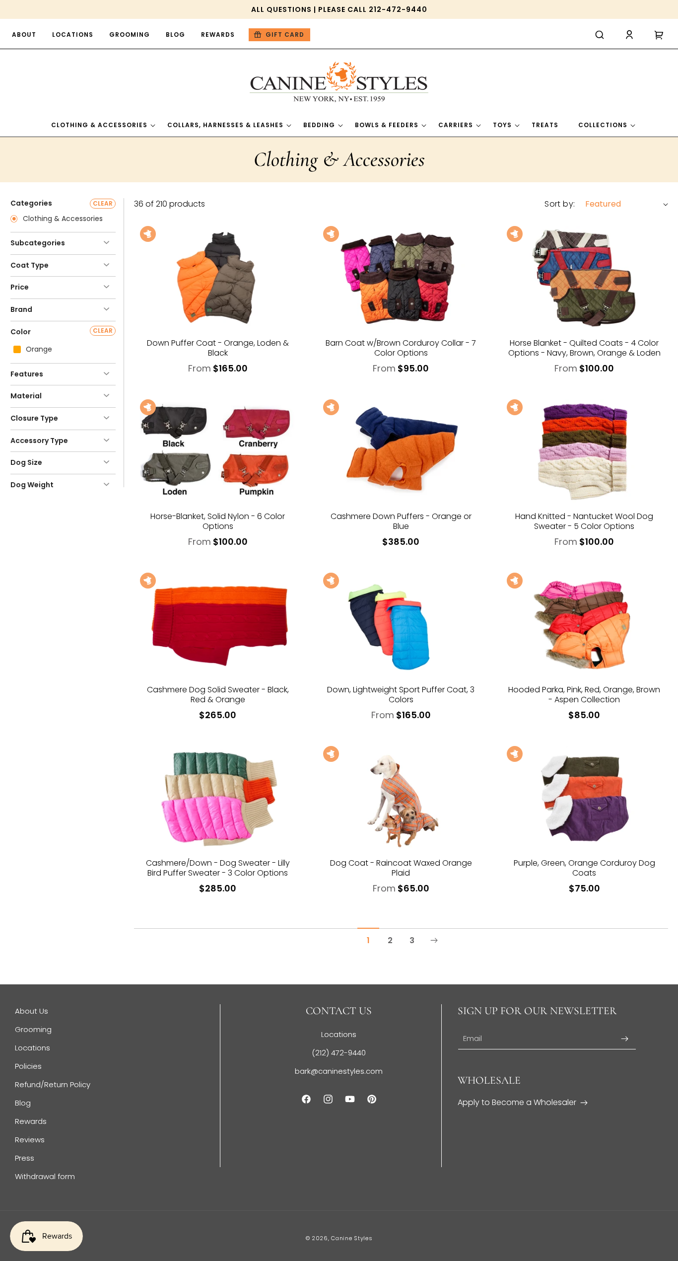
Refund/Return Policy (52, 1084)
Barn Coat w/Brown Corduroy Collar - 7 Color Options (401, 348)
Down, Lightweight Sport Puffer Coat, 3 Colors (401, 695)
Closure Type (34, 418)
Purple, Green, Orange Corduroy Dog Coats (584, 868)
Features (26, 374)
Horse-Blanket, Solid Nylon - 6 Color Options (217, 521)
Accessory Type (39, 440)
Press (24, 1158)
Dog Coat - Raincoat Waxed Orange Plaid (401, 868)
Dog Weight (32, 485)
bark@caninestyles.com (339, 1071)
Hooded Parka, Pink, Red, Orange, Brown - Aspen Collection (584, 695)
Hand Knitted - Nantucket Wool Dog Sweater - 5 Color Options (584, 521)
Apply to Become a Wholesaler (517, 1102)
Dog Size (26, 462)
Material (26, 396)
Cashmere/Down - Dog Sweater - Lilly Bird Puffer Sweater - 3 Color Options (218, 868)
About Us (31, 1011)
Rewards (31, 1121)
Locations (32, 1047)
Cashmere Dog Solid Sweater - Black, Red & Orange (218, 695)
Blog (23, 1103)
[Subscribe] (625, 1039)
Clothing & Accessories (62, 219)
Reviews (30, 1139)
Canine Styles (351, 1238)
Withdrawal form (45, 1176)
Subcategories (37, 243)
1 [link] (368, 940)
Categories (31, 203)
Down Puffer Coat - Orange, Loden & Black (218, 348)
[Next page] (434, 941)
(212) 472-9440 (339, 1052)
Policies (28, 1066)
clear (103, 203)
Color (20, 332)
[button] (599, 35)
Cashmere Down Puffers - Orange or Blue (401, 521)
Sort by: (559, 204)
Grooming (33, 1029)
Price (19, 287)
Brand (21, 309)
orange (38, 349)
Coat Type (29, 265)
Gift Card (285, 34)
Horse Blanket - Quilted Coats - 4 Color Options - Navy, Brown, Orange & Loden (584, 348)
